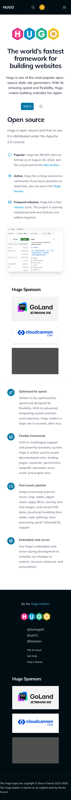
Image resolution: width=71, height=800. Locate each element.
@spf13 (32, 635)
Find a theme (34, 662)
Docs (27, 106)
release (19, 207)
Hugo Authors (40, 604)
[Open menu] (64, 7)
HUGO (8, 7)
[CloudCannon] (35, 334)
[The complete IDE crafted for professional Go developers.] (35, 308)
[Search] (34, 7)
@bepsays (34, 641)
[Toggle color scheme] (42, 7)
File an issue (34, 650)
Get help (32, 656)
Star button (51, 165)
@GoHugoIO (35, 629)
